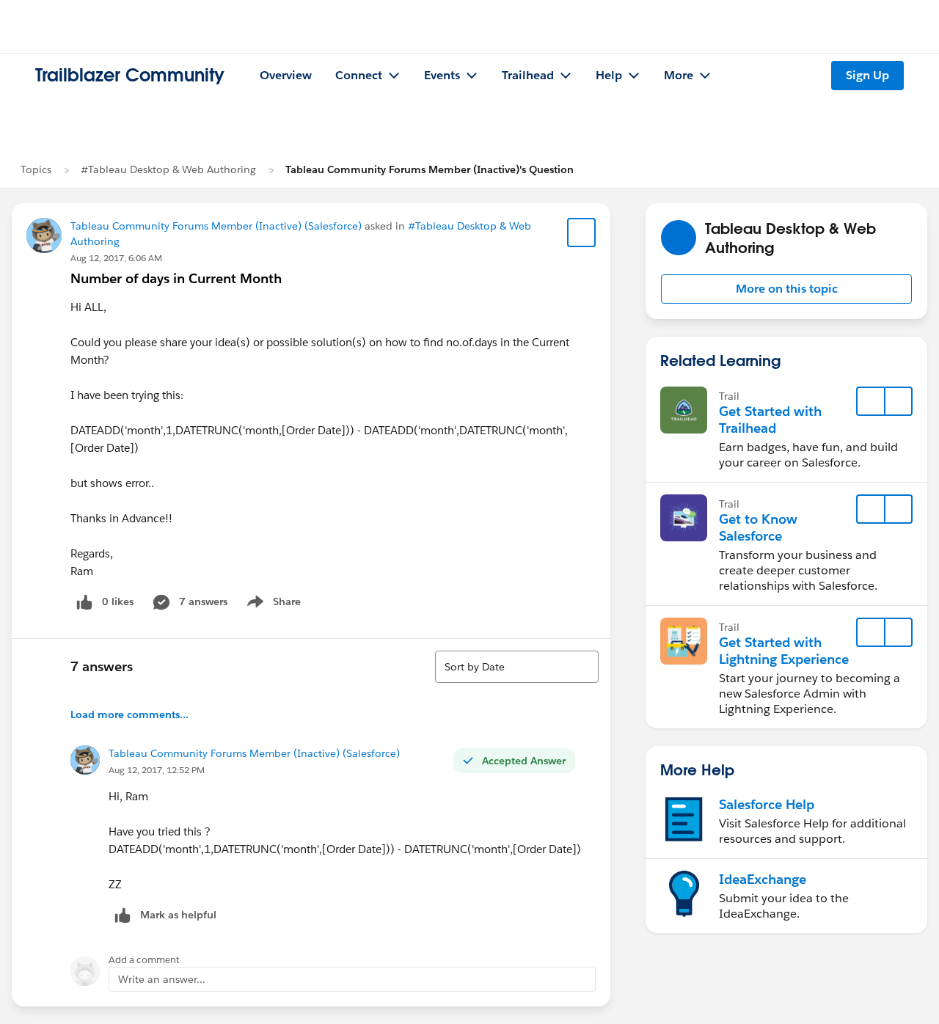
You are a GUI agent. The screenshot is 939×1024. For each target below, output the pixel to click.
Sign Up (867, 75)
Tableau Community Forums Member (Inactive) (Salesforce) (216, 226)
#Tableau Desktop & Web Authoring (168, 169)
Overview (286, 75)
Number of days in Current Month (176, 278)
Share (272, 604)
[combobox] (517, 667)
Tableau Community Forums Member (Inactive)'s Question (429, 169)
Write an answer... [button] (161, 979)
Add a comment (144, 960)
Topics (36, 169)
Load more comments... (129, 714)
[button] (786, 289)
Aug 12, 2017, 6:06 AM (116, 258)
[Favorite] (582, 232)
